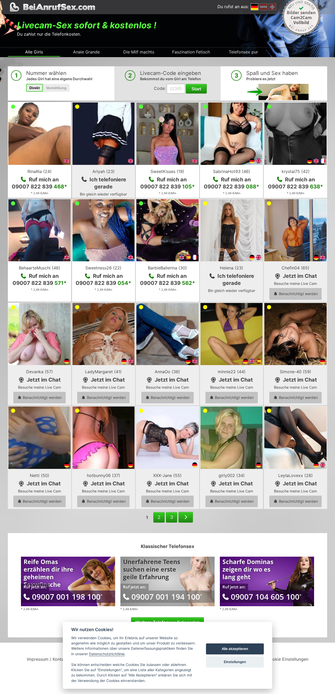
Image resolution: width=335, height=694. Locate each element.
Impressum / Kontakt (47, 659)
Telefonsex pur (243, 52)
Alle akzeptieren (235, 649)
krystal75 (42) (296, 171)
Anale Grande (86, 52)
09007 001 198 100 (67, 596)
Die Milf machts (138, 52)
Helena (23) (231, 267)
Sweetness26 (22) (103, 267)
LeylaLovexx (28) (295, 475)
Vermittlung (56, 88)
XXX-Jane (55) (167, 475)
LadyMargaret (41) (103, 371)
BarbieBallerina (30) (167, 267)
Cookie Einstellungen (287, 659)
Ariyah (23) (103, 171)
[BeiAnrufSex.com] (167, 7)
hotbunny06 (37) (103, 475)
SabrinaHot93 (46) (231, 171)
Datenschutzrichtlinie (107, 654)
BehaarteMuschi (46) (39, 267)
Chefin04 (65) (295, 267)
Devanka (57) (39, 371)
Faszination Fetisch (191, 52)
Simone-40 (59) (295, 371)
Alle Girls (34, 52)
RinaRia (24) (39, 171)
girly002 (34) (232, 475)
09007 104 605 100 (266, 596)
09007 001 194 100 (166, 596)
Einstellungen (235, 662)
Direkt (34, 88)
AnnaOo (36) (167, 371)
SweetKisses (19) (167, 171)
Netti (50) (39, 475)
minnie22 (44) (231, 371)
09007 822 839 (39, 186)
